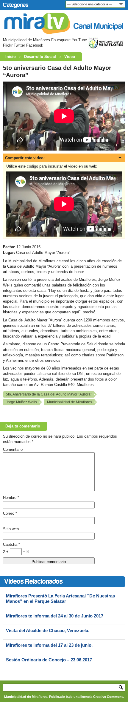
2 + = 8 (16, 551)
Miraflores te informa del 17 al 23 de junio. (49, 645)
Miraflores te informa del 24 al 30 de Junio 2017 (54, 615)
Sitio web (11, 529)
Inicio (10, 56)
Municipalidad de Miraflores (69, 402)
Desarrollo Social (40, 56)
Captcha (11, 544)
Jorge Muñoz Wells (21, 402)
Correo (10, 513)
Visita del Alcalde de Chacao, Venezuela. (47, 630)
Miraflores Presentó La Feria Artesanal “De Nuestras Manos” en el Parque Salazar (60, 598)
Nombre (11, 497)
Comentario (13, 449)
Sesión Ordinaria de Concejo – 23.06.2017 (49, 659)
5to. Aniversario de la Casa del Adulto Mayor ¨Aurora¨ (49, 394)
